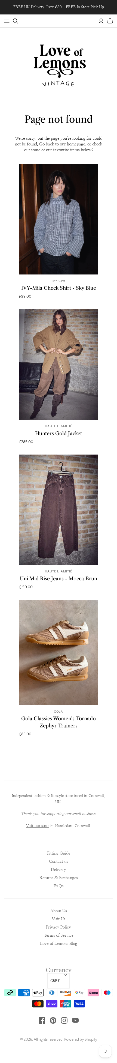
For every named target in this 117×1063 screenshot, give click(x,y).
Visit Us (58, 919)
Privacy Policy (58, 927)
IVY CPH (58, 281)
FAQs (59, 886)
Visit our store (37, 826)
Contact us (58, 861)
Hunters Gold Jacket (58, 434)
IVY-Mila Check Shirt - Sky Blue (58, 288)
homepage (76, 144)
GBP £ (55, 981)
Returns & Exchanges (58, 878)
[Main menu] (7, 21)
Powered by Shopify (80, 1039)
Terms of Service (58, 935)
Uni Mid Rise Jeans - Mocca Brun (58, 579)
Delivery (58, 870)
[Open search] (15, 21)
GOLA (58, 711)
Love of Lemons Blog (58, 944)
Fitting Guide (58, 853)
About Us (58, 911)
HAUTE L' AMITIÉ (58, 426)
